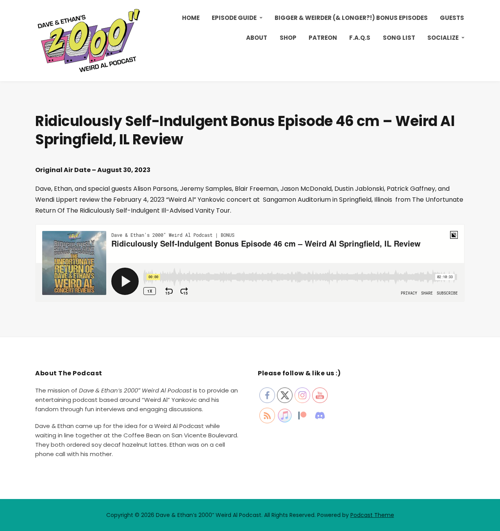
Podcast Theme (372, 515)
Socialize (443, 38)
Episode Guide (234, 18)
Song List (399, 38)
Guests (452, 18)
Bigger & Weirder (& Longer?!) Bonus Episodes (351, 18)
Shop (288, 38)
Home (191, 18)
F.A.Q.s (359, 38)
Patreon (323, 38)
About (256, 38)
